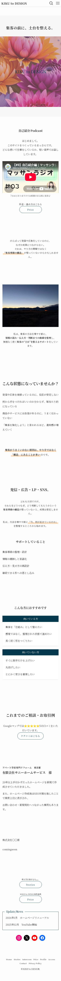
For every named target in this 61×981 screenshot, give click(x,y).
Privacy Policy (35, 963)
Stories (17, 959)
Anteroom (27, 959)
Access (51, 959)
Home (9, 959)
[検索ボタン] (51, 3)
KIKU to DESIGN (14, 3)
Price (35, 959)
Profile (43, 959)
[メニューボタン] (57, 3)
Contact (23, 963)
